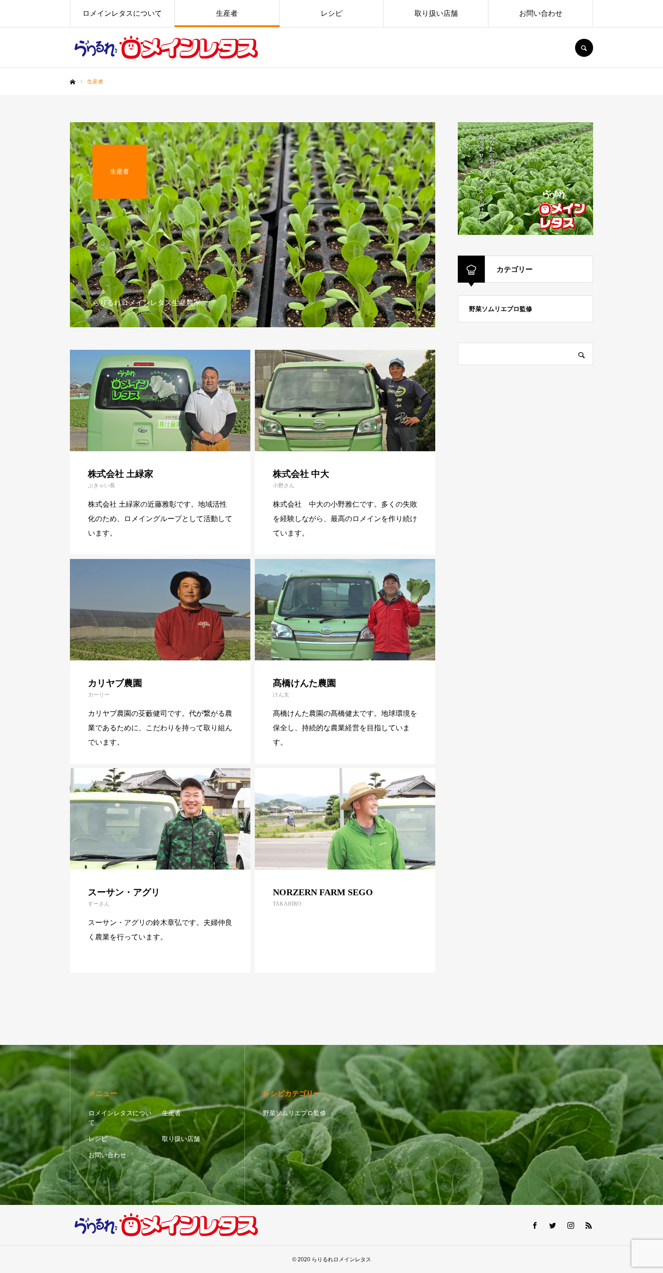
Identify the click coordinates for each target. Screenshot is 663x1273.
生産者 (227, 13)
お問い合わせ (540, 13)
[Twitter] (552, 1225)
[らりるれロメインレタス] (168, 47)
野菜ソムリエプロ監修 (500, 308)
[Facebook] (534, 1225)
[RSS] (588, 1225)
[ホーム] (72, 82)
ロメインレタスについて (122, 13)
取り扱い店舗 (436, 13)
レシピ (331, 13)
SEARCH (584, 48)
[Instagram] (570, 1225)
